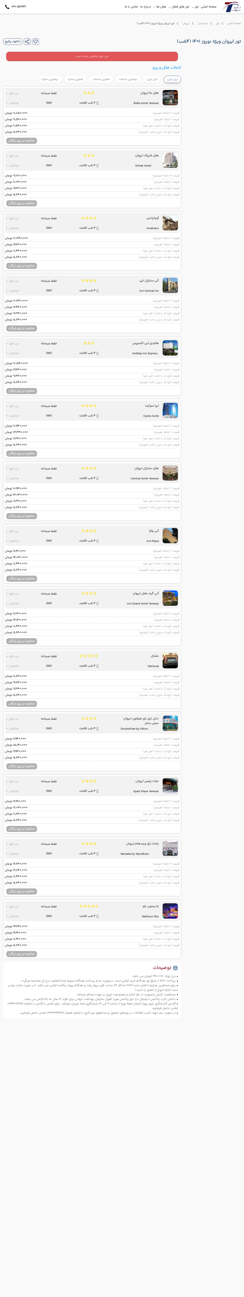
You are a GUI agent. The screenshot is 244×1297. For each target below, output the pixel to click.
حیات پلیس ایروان (147, 781)
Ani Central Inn (149, 291)
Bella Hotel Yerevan (146, 103)
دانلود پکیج (13, 41)
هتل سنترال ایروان (146, 468)
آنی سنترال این (149, 280)
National (153, 666)
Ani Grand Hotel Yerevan (143, 604)
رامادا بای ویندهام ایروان (142, 844)
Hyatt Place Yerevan (146, 791)
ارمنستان (203, 23)
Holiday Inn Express (145, 353)
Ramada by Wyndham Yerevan (135, 854)
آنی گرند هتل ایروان (146, 593)
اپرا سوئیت (152, 406)
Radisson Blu (150, 916)
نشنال (155, 656)
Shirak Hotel (143, 166)
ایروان (186, 23)
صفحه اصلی (234, 23)
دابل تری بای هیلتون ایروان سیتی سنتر (141, 721)
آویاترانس (152, 218)
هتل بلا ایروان (149, 93)
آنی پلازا (154, 531)
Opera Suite (151, 416)
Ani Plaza (152, 541)
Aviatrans (152, 228)
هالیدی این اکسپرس (145, 343)
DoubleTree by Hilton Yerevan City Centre (134, 729)
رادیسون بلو (151, 906)
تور (217, 23)
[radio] (159, 77)
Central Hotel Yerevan (145, 478)
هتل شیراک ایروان (147, 155)
